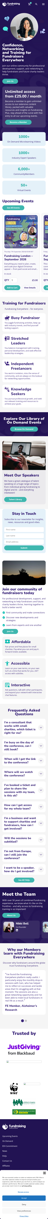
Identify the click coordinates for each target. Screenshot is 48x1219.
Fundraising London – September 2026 (18, 257)
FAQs (4, 1156)
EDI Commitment (9, 1146)
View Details (30, 287)
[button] (44, 1173)
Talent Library (15, 499)
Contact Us (7, 1161)
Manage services (23, 1192)
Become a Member (18, 122)
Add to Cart (12, 287)
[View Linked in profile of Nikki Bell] (17, 930)
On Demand (7, 1141)
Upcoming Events (10, 1136)
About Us (11, 915)
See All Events (13, 208)
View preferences (24, 1211)
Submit (24, 548)
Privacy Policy (24, 1216)
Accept (24, 1198)
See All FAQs (24, 880)
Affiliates (6, 1165)
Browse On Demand (24, 429)
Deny (24, 1204)
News (4, 1151)
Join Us (10, 81)
